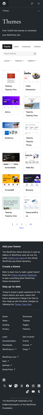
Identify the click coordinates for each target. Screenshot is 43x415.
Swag (26, 349)
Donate (27, 345)
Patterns (26, 329)
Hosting (5, 325)
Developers (7, 345)
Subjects (31, 61)
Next (21, 228)
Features (18, 61)
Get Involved (28, 337)
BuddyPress (8, 369)
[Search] (34, 53)
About (5, 316)
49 (30, 224)
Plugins (26, 325)
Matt (5, 361)
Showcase (27, 316)
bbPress (7, 365)
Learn (4, 337)
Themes (5, 11)
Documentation (9, 341)
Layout (7, 61)
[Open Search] (32, 3)
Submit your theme (16, 258)
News (4, 320)
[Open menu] (39, 3)
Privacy (5, 329)
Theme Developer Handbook (24, 275)
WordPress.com (10, 357)
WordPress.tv (9, 349)
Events (26, 341)
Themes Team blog (22, 304)
